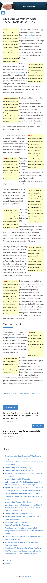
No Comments (8, 421)
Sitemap (8, 563)
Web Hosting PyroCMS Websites (17, 479)
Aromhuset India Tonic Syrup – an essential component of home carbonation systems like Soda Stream (24, 531)
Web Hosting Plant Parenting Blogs (18, 467)
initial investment (17, 72)
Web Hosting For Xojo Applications (18, 513)
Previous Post (11, 407)
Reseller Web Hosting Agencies (17, 525)
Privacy (8, 560)
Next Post (37, 426)
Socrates (28, 577)
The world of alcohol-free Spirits (17, 522)
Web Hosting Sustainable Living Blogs (19, 470)
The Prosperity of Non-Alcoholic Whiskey (21, 554)
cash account (13, 338)
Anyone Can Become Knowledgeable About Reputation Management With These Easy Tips (21, 415)
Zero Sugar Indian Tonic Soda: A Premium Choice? (23, 505)
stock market (29, 35)
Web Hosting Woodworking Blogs (18, 502)
